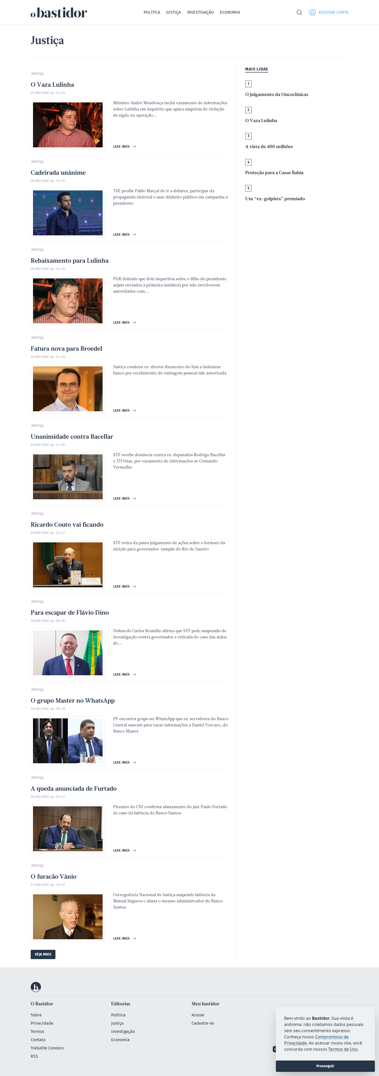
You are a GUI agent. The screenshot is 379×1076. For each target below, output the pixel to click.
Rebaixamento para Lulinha (70, 261)
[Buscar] (299, 12)
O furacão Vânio (53, 877)
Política (152, 12)
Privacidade (42, 1023)
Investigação (200, 12)
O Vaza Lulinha (52, 85)
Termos (37, 1031)
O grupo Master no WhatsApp (73, 701)
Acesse (198, 1015)
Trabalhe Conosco (47, 1048)
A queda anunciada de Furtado (74, 789)
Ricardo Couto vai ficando (67, 525)
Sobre (36, 1015)
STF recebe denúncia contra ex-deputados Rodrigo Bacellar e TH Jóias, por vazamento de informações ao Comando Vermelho (169, 461)
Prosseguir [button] (325, 1066)
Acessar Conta (333, 12)
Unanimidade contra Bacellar (72, 437)
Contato (38, 1039)
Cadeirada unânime (58, 173)
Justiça (173, 12)
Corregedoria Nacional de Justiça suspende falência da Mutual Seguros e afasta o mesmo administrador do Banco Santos (168, 901)
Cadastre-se (203, 1023)
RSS (34, 1056)
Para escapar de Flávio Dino (70, 613)
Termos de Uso (343, 1049)
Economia (230, 12)
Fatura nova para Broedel (66, 349)
